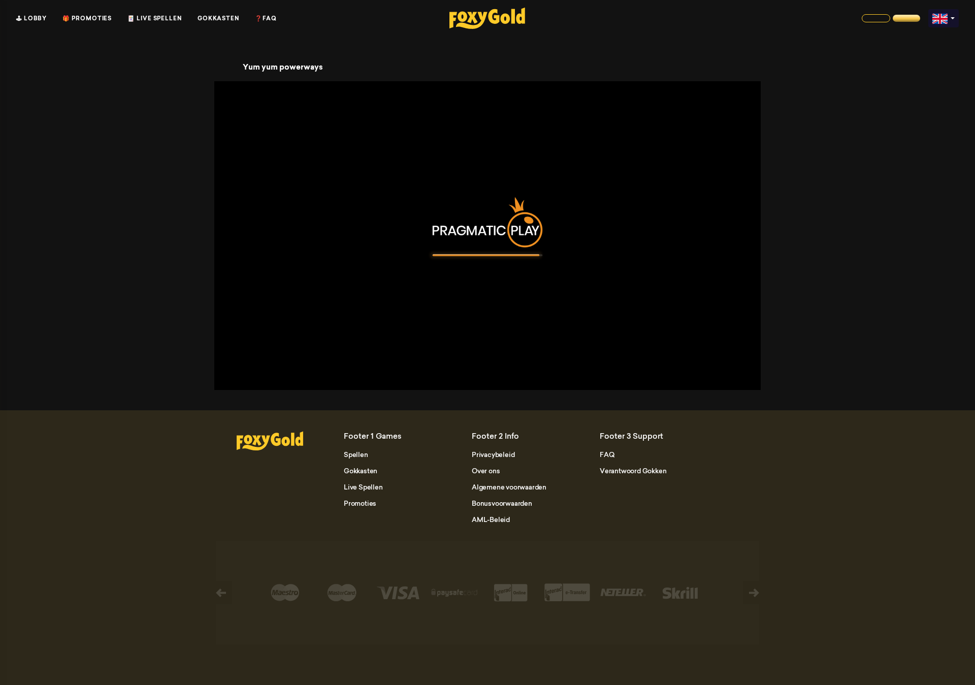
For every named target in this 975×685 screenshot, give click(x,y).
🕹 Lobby (31, 18)
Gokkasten (218, 18)
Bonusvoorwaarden (502, 503)
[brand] (876, 18)
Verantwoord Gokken (633, 470)
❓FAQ (266, 18)
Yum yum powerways (283, 67)
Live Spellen (363, 487)
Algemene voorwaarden (509, 487)
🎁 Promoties (87, 18)
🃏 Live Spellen (154, 18)
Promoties (360, 503)
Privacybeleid (493, 454)
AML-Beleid (491, 519)
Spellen (356, 454)
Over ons (486, 470)
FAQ (607, 454)
